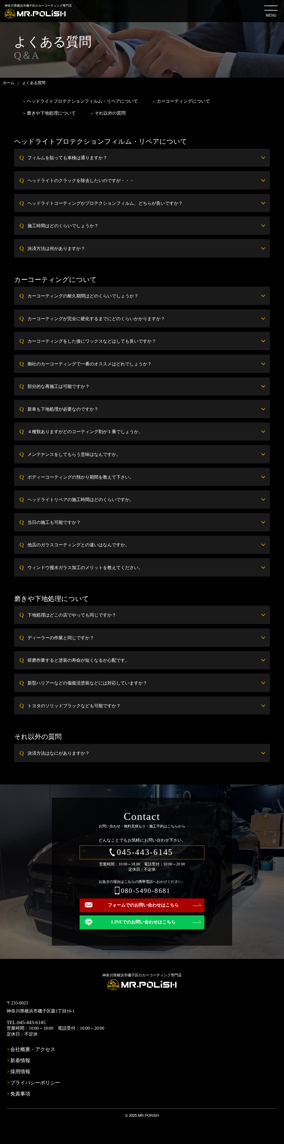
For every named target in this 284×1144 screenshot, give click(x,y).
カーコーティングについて (183, 101)
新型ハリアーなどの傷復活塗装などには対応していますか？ (87, 683)
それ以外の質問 (110, 113)
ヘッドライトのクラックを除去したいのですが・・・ (80, 180)
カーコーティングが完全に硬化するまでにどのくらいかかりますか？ (96, 318)
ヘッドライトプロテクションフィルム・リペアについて (82, 101)
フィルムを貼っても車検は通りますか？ (67, 157)
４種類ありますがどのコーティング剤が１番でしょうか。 (85, 431)
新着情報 (20, 1060)
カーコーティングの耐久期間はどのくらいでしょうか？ (82, 295)
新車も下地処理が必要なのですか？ (62, 409)
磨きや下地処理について (51, 113)
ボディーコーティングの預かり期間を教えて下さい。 (80, 477)
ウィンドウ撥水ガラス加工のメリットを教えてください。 (85, 567)
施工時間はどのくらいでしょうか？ (62, 225)
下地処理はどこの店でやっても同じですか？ (71, 615)
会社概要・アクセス (32, 1049)
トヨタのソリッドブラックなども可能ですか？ (74, 705)
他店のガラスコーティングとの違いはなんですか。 (78, 544)
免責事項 (20, 1094)
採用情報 (20, 1071)
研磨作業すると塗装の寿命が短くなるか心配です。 (78, 660)
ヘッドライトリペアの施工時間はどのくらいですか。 (80, 499)
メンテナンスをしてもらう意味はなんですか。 (74, 454)
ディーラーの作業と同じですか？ (60, 637)
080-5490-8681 (146, 890)
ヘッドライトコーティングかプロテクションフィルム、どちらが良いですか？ (105, 203)
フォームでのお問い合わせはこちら (143, 905)
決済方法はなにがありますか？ (58, 753)
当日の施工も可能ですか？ (54, 522)
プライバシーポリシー (35, 1082)
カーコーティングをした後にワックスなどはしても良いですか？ (91, 341)
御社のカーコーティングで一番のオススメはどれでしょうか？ (89, 363)
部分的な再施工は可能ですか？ (58, 386)
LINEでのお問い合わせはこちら (143, 922)
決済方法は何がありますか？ (56, 248)
